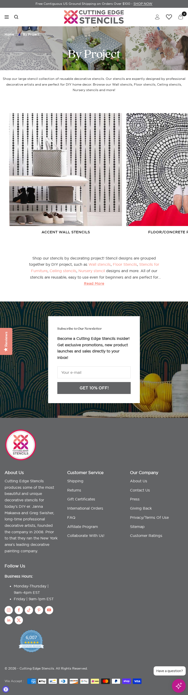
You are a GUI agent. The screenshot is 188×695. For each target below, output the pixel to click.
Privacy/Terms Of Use (149, 517)
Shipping (75, 481)
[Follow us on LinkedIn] (9, 620)
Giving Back (141, 508)
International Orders (85, 508)
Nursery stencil (92, 270)
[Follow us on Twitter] (19, 620)
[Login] (157, 17)
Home (9, 34)
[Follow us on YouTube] (49, 610)
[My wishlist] (169, 16)
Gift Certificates (81, 499)
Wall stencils (99, 264)
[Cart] (180, 17)
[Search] (16, 17)
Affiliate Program (82, 526)
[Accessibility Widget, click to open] (5, 689)
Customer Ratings (146, 535)
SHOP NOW (142, 4)
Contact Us (140, 490)
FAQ (71, 517)
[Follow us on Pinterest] (39, 610)
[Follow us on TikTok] (29, 610)
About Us (138, 481)
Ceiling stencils (63, 270)
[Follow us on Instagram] (9, 610)
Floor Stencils (125, 264)
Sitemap (137, 526)
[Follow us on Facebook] (19, 610)
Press (135, 499)
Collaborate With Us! (85, 535)
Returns (74, 490)
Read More (94, 283)
